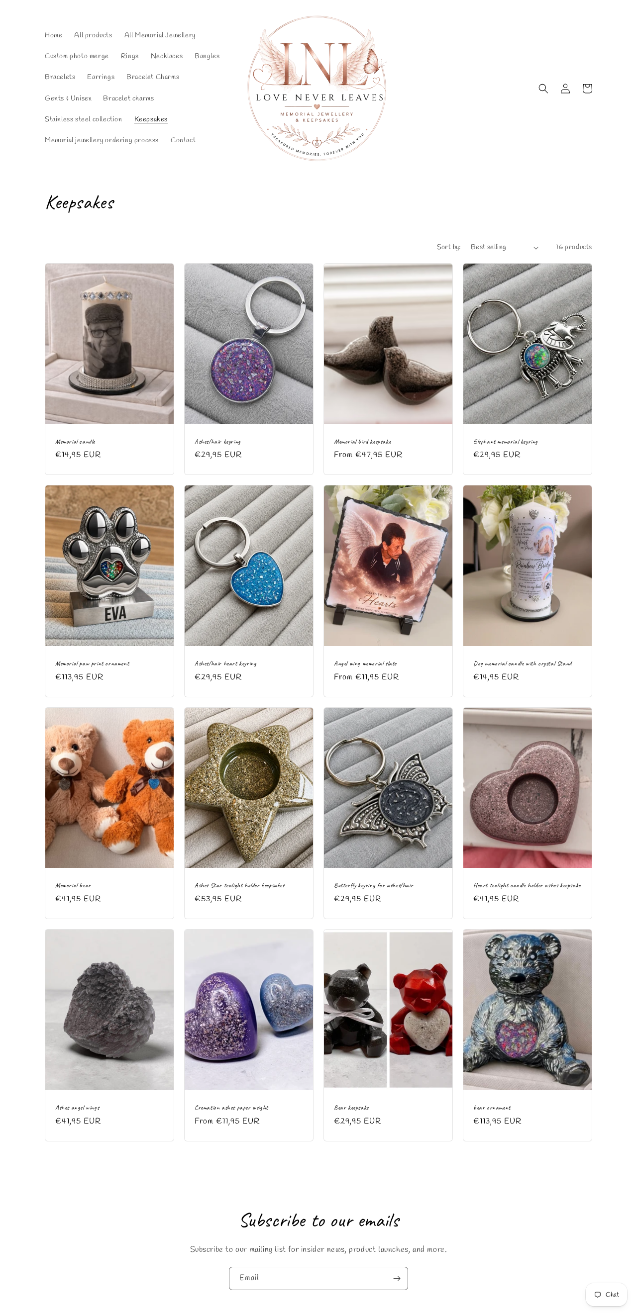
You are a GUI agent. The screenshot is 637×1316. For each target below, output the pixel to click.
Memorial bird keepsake (362, 442)
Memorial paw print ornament (92, 663)
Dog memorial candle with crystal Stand (522, 663)
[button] (543, 88)
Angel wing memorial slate (365, 663)
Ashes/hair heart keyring (225, 663)
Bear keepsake (351, 1108)
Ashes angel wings (77, 1108)
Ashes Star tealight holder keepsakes (240, 885)
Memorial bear (73, 885)
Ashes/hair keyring (218, 442)
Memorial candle (75, 442)
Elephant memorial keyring (505, 442)
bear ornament (492, 1108)
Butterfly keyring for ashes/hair (373, 885)
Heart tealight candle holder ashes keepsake (527, 885)
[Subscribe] (397, 1278)
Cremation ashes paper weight (231, 1108)
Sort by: (449, 247)
